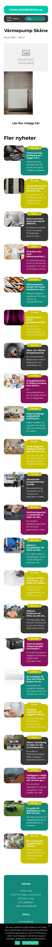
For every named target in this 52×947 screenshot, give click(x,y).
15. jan (34, 737)
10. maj (34, 345)
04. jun (34, 279)
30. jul (34, 246)
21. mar (34, 474)
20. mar (34, 507)
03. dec (34, 770)
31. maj (34, 312)
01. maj (34, 375)
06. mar (34, 540)
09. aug (34, 147)
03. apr (34, 408)
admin (21, 37)
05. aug (34, 180)
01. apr (34, 441)
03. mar (34, 605)
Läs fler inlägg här (26, 123)
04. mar (34, 573)
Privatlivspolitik (30, 943)
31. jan (34, 671)
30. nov (34, 836)
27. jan (34, 704)
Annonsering (26, 921)
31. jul (34, 213)
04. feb (34, 638)
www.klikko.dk (29, 906)
